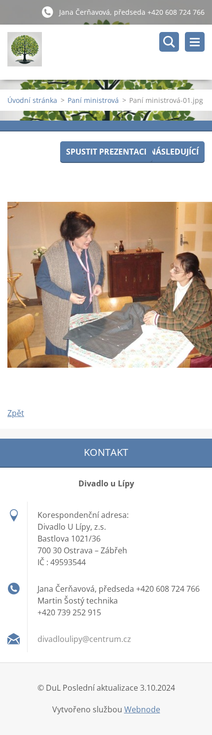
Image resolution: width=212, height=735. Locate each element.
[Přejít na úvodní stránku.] (109, 52)
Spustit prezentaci (106, 151)
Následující (174, 151)
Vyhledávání (169, 42)
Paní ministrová (93, 100)
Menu (195, 42)
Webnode (142, 709)
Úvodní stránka (32, 100)
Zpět (15, 413)
